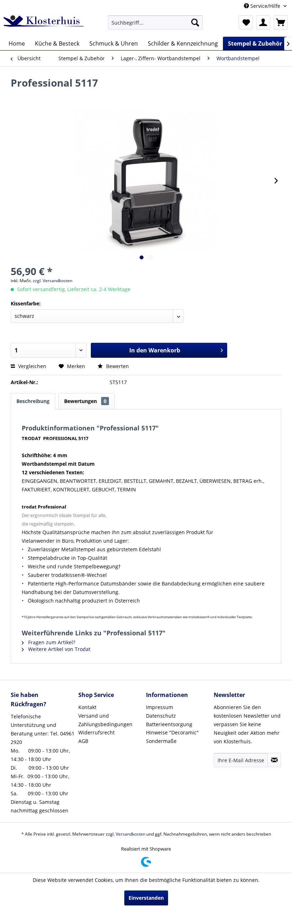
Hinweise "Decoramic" (172, 732)
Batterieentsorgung (169, 724)
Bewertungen (85, 401)
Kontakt (87, 707)
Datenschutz (161, 715)
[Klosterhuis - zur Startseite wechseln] (44, 24)
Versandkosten (130, 834)
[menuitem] (155, 22)
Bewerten (117, 366)
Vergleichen (31, 366)
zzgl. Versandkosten (52, 281)
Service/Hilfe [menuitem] (265, 5)
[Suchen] (195, 22)
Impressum (159, 707)
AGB (83, 741)
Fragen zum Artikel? (51, 642)
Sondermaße (161, 741)
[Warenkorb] (280, 22)
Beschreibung (32, 401)
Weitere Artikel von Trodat (58, 649)
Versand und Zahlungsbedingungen (105, 720)
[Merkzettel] (246, 22)
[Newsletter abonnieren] (274, 760)
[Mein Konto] (263, 22)
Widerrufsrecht (96, 732)
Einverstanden (146, 897)
